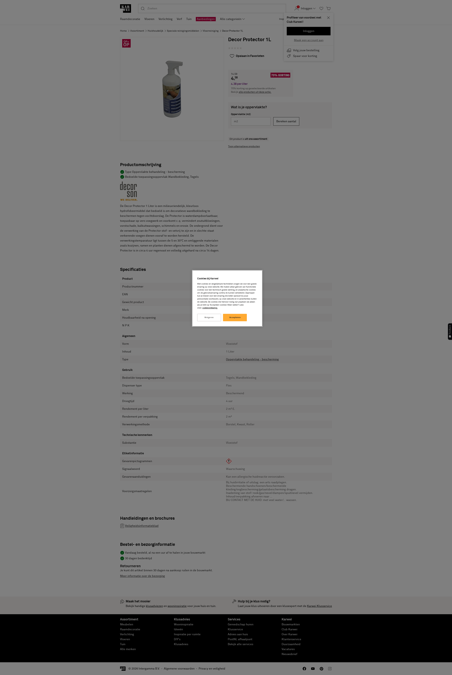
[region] (227, 298)
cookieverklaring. (210, 308)
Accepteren (235, 317)
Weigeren (209, 317)
